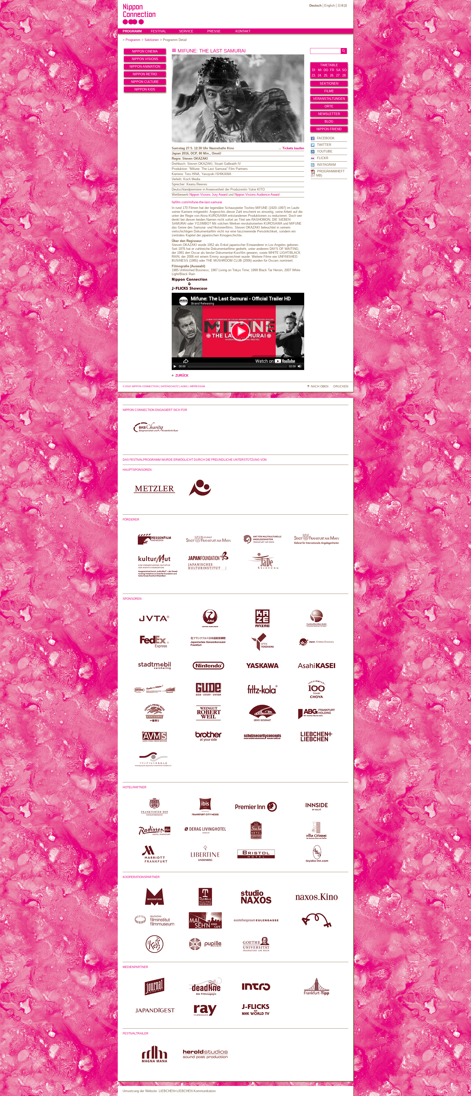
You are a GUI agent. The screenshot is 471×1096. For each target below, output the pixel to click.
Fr (332, 70)
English (329, 5)
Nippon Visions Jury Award (208, 194)
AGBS (184, 386)
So (344, 70)
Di (313, 70)
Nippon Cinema (145, 51)
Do (326, 70)
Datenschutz (170, 386)
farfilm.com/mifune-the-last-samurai (197, 202)
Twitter (324, 145)
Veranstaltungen (329, 99)
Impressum (197, 386)
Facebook (326, 138)
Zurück (181, 375)
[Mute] (299, 366)
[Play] (175, 366)
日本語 (342, 5)
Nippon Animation (145, 66)
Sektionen (151, 40)
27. (338, 75)
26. (332, 75)
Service (186, 31)
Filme (329, 91)
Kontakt (243, 31)
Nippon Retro (145, 74)
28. (344, 75)
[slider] (237, 366)
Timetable (329, 65)
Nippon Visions (145, 59)
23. (314, 75)
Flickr (322, 158)
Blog (329, 121)
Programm (132, 31)
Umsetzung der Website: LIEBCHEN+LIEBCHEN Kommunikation (169, 1091)
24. (320, 75)
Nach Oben (319, 386)
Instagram (326, 164)
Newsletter (329, 114)
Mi (320, 70)
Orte (329, 106)
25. (326, 75)
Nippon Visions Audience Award (257, 194)
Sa (338, 70)
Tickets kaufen (293, 148)
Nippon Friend (328, 129)
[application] (240, 331)
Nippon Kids (144, 89)
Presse (214, 31)
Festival (158, 31)
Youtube (324, 151)
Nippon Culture (145, 82)
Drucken (340, 386)
